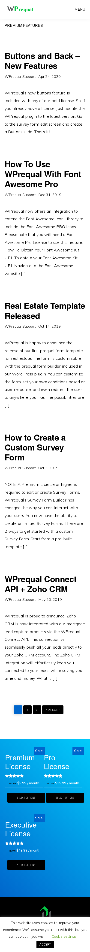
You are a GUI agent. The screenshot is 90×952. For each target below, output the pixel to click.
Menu (80, 9)
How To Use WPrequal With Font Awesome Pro (43, 174)
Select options (26, 798)
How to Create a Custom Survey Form (35, 447)
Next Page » (52, 708)
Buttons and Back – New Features (42, 60)
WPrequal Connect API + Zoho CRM (41, 584)
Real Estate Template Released (45, 310)
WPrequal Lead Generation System (20, 9)
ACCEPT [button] (45, 944)
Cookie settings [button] (64, 936)
